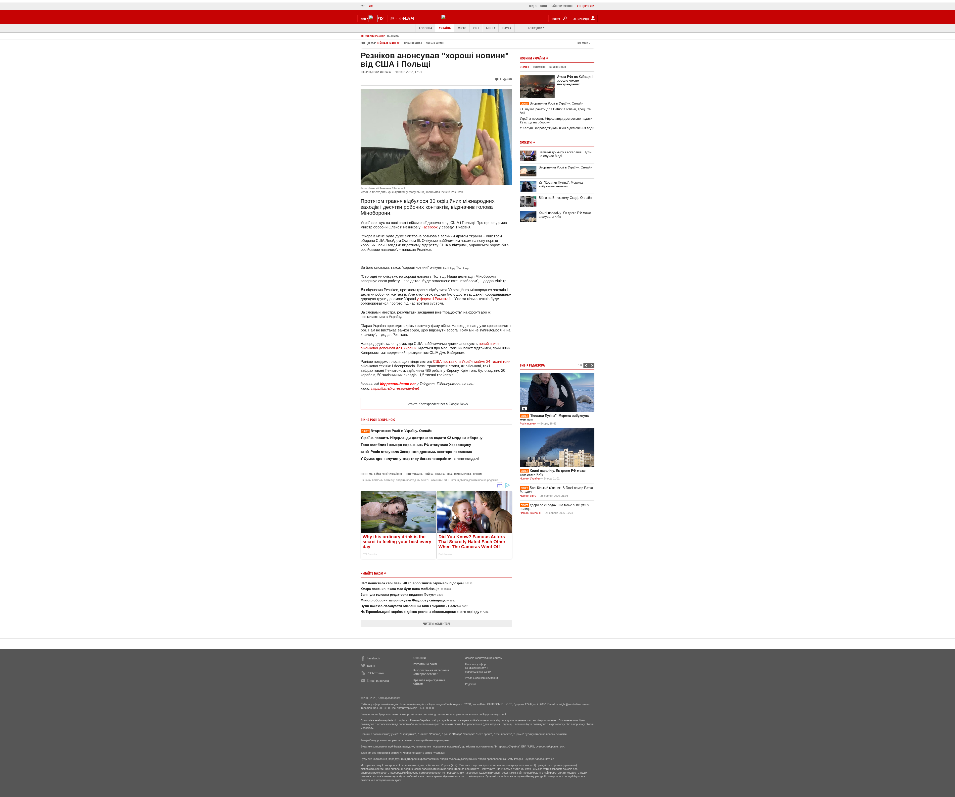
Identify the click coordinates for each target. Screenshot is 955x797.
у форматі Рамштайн (434, 299)
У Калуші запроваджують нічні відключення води (557, 128)
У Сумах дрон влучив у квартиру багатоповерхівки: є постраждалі (420, 459)
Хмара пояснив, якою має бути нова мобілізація (406, 589)
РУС (363, 6)
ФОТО (543, 6)
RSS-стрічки (375, 673)
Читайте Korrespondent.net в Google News (436, 404)
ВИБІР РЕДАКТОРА (532, 365)
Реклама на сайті (425, 664)
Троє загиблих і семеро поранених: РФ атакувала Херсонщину (416, 445)
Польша (440, 474)
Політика (393, 36)
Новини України (532, 58)
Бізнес (490, 28)
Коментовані (557, 67)
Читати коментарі (436, 623)
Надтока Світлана (380, 72)
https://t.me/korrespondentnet (395, 388)
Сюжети (526, 142)
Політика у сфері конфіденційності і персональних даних (478, 668)
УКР (371, 6)
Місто (462, 28)
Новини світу (528, 495)
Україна (445, 28)
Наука (506, 28)
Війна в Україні (435, 43)
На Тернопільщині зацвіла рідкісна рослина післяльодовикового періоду (424, 612)
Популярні (539, 67)
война (429, 474)
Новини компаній (530, 512)
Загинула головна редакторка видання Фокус (402, 594)
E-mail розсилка (378, 681)
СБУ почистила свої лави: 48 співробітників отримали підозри (417, 583)
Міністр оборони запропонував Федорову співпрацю (408, 600)
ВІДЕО (532, 6)
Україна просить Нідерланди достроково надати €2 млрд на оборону (421, 438)
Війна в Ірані (410, 43)
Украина (417, 474)
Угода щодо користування (481, 677)
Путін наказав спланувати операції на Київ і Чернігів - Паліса (414, 606)
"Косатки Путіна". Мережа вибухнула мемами (561, 184)
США (449, 474)
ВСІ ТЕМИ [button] (582, 43)
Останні (524, 67)
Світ (476, 28)
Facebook (430, 227)
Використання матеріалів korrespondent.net (431, 672)
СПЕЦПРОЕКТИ (585, 6)
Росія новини (528, 423)
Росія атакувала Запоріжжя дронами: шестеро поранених (421, 452)
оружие (477, 474)
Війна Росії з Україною (388, 474)
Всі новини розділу (373, 36)
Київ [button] (363, 18)
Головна (425, 28)
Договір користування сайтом (483, 657)
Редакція (470, 684)
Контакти (419, 658)
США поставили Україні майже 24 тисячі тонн (471, 361)
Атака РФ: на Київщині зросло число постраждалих (575, 80)
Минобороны (462, 474)
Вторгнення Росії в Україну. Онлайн (397, 431)
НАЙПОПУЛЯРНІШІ (562, 6)
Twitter (371, 666)
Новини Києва (413, 43)
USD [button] (392, 18)
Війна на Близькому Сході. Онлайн (565, 198)
